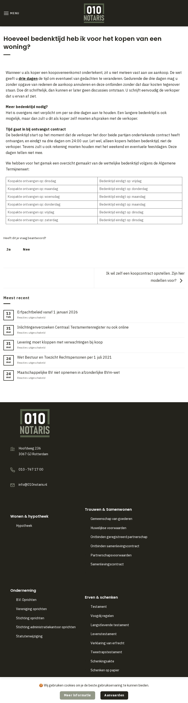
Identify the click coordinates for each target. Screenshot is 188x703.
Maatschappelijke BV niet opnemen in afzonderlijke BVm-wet (68, 372)
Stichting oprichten (30, 618)
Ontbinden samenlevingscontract (115, 546)
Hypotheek (24, 525)
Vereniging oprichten (31, 609)
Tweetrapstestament (106, 652)
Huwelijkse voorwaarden (108, 528)
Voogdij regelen (102, 616)
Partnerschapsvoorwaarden (111, 555)
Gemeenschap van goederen (111, 518)
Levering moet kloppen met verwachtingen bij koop (60, 342)
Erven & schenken (101, 597)
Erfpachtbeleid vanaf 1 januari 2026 (47, 312)
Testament (99, 606)
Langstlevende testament (110, 625)
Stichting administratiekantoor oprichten (46, 627)
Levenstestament (104, 634)
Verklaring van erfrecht (107, 643)
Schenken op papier (105, 670)
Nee (26, 249)
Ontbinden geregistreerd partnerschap (119, 537)
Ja (8, 249)
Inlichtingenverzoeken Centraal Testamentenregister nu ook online (73, 327)
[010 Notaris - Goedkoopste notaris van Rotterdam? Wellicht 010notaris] (94, 13)
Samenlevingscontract (107, 564)
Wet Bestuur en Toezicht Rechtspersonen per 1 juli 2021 (64, 357)
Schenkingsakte (102, 661)
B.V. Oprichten (26, 599)
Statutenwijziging (29, 636)
